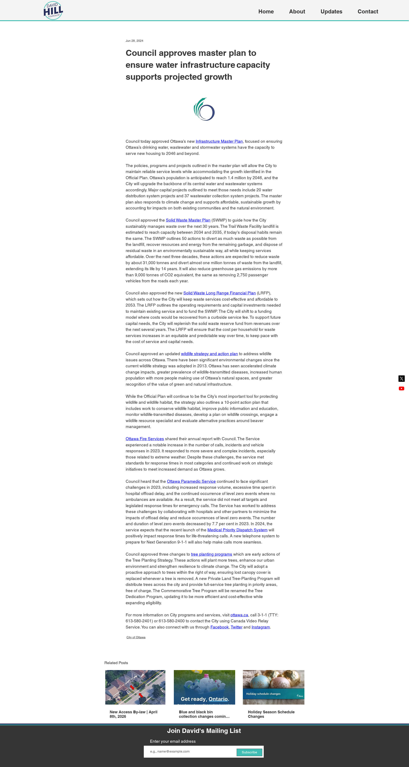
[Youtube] (401, 388)
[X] (401, 378)
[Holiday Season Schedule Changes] (273, 687)
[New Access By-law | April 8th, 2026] (135, 687)
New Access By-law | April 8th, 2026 (133, 714)
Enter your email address (173, 741)
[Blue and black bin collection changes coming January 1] (204, 687)
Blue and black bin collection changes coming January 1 (203, 714)
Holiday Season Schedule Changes (271, 714)
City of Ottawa (136, 637)
